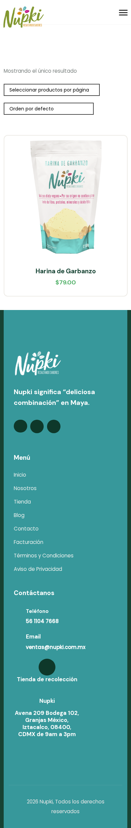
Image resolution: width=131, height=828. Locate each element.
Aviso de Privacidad (38, 569)
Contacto (26, 528)
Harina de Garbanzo (66, 271)
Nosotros (25, 488)
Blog (19, 515)
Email (33, 636)
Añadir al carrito (115, 164)
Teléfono (37, 611)
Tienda (22, 501)
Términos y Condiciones (44, 555)
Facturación (28, 542)
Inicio (20, 474)
